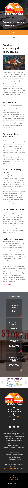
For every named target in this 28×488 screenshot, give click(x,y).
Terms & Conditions (14, 479)
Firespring (17, 483)
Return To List (7, 284)
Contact (14, 422)
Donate (14, 32)
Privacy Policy (14, 477)
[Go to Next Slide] (26, 382)
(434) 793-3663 (14, 417)
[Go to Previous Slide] (2, 382)
